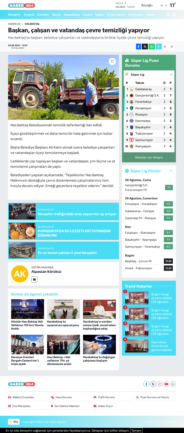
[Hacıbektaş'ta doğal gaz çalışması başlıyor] (99, 344)
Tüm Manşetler (21, 405)
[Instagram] (160, 384)
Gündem (43, 14)
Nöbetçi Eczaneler (23, 397)
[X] (153, 384)
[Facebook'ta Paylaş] (138, 47)
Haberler (14, 23)
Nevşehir (14, 14)
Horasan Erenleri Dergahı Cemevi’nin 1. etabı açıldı (25, 360)
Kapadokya (72, 14)
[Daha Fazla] (159, 47)
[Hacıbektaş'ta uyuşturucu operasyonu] (63, 308)
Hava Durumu (64, 397)
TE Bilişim (170, 421)
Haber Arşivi (105, 405)
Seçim (56, 14)
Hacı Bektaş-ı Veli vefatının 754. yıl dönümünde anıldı (59, 360)
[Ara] (169, 14)
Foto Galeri (136, 14)
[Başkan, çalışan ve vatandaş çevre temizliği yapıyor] (63, 87)
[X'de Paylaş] (145, 47)
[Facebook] (146, 384)
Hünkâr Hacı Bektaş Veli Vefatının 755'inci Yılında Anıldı (27, 325)
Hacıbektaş (32, 23)
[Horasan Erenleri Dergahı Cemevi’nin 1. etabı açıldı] (27, 344)
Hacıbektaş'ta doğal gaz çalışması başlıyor (99, 358)
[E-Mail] (34, 280)
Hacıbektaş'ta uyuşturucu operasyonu (63, 323)
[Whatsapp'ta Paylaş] (152, 47)
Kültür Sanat (116, 14)
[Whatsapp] (173, 384)
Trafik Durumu (106, 397)
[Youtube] (166, 384)
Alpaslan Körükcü (46, 271)
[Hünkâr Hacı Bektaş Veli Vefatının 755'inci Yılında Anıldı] (27, 308)
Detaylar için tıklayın (149, 157)
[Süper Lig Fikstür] (171, 170)
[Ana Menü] (173, 14)
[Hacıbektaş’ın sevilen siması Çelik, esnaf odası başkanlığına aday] (99, 308)
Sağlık (99, 14)
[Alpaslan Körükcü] (19, 273)
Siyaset (29, 14)
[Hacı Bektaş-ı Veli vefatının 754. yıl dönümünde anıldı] (63, 344)
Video (151, 14)
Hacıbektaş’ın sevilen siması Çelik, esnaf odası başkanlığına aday (99, 325)
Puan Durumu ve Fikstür (155, 397)
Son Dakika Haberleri (67, 405)
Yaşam (87, 14)
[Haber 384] (21, 5)
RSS (15, 421)
